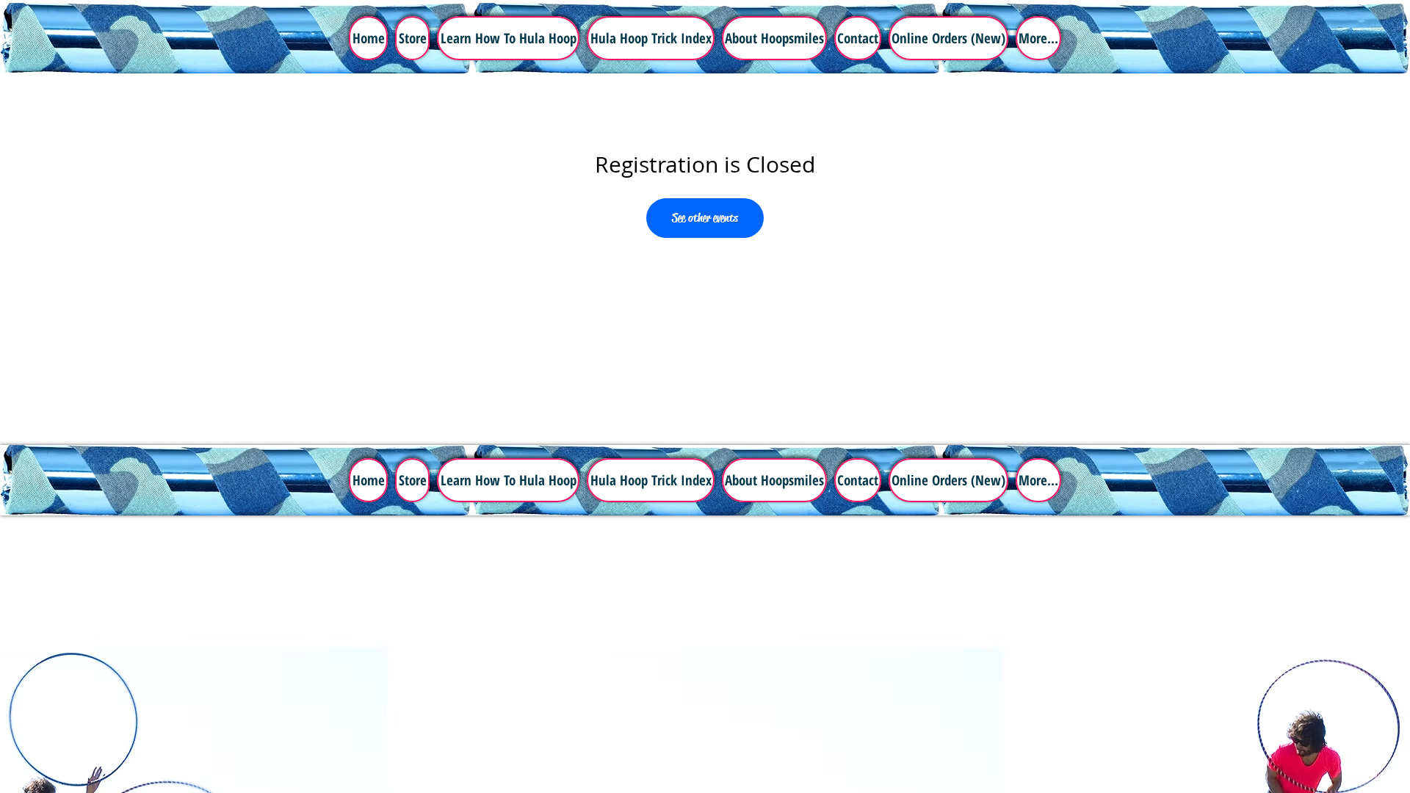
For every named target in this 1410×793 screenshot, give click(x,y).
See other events (705, 217)
